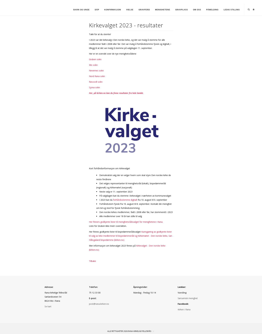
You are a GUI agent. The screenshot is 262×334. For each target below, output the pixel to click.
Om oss (197, 10)
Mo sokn (93, 64)
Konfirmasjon (112, 10)
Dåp (97, 10)
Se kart (48, 306)
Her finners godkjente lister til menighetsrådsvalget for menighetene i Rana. (126, 221)
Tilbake (92, 261)
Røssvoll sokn (95, 81)
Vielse (129, 10)
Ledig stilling (232, 10)
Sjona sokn (94, 87)
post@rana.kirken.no (99, 303)
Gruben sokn (95, 59)
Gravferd (144, 10)
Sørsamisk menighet (188, 298)
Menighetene (162, 10)
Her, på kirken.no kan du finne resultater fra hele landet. (116, 93)
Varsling (182, 292)
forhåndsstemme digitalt (125, 199)
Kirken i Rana (184, 309)
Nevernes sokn (96, 70)
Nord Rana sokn (97, 76)
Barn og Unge (81, 10)
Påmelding (212, 10)
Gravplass (181, 10)
